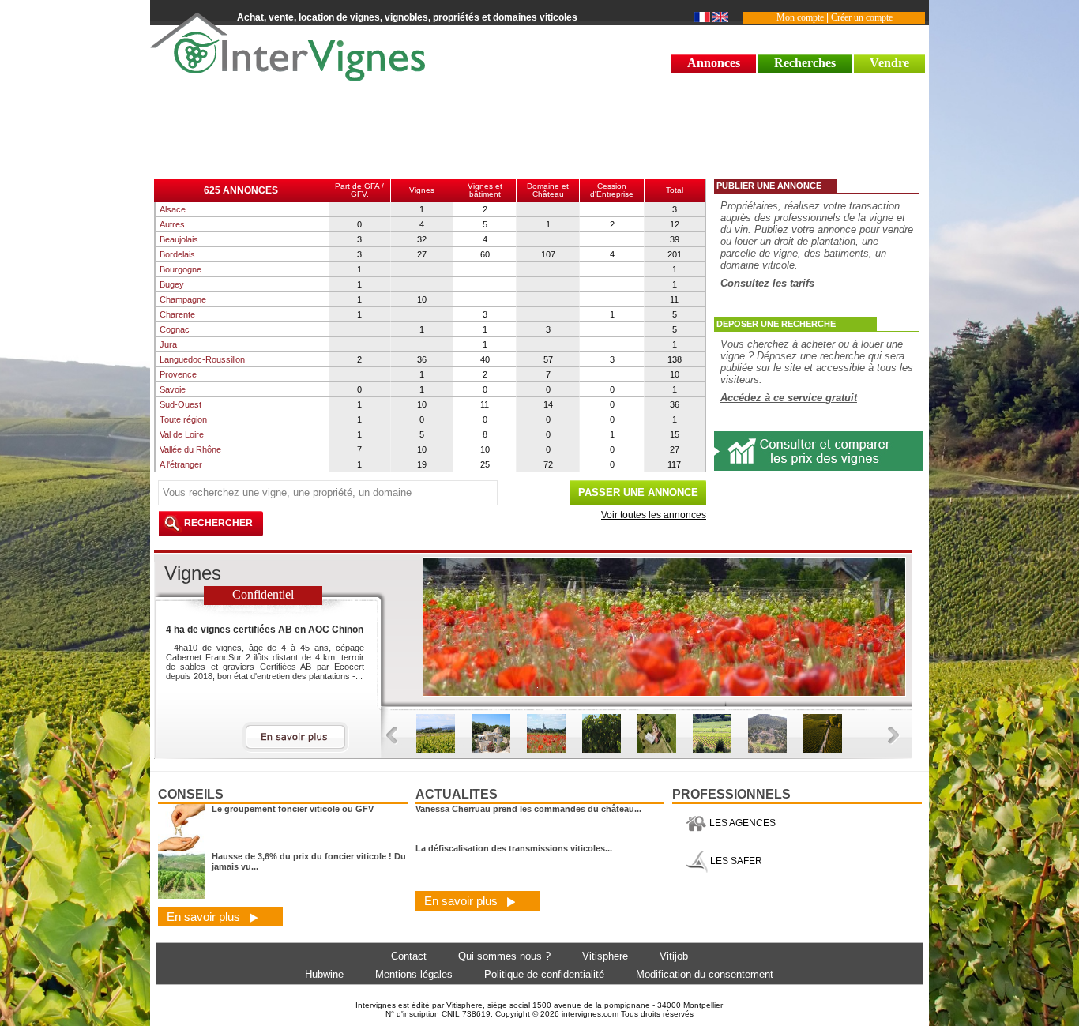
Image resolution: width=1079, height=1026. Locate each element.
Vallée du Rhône (190, 449)
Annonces (713, 63)
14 (548, 404)
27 (422, 254)
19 (422, 464)
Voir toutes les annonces (653, 515)
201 (674, 254)
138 (674, 359)
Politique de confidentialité (544, 974)
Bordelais (177, 254)
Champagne (183, 299)
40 (485, 359)
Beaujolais (179, 239)
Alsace (173, 209)
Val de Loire (182, 434)
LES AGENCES (741, 823)
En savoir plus (205, 916)
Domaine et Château (548, 190)
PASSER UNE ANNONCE (638, 492)
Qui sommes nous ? (504, 956)
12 (674, 224)
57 (548, 359)
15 (674, 434)
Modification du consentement (704, 974)
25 (485, 464)
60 (485, 254)
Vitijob (674, 956)
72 (548, 464)
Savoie (173, 389)
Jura (168, 344)
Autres (172, 224)
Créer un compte (862, 17)
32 (422, 239)
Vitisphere (605, 956)
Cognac (175, 329)
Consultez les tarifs (767, 283)
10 (422, 299)
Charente (177, 314)
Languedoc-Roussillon (202, 359)
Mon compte (800, 17)
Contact (409, 956)
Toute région (183, 419)
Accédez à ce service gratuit (788, 398)
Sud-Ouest (180, 404)
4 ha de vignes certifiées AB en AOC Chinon (264, 629)
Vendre (889, 63)
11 (674, 299)
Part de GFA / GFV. (359, 190)
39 (674, 239)
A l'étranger (181, 464)
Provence (178, 374)
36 (422, 359)
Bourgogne (180, 269)
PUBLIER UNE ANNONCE (768, 185)
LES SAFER (735, 860)
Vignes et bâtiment (485, 190)
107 (548, 254)
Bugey (172, 284)
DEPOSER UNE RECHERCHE (776, 324)
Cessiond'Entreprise (611, 190)
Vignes (421, 190)
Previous (392, 736)
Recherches (805, 63)
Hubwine (324, 974)
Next (894, 736)
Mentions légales (414, 974)
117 (674, 464)
